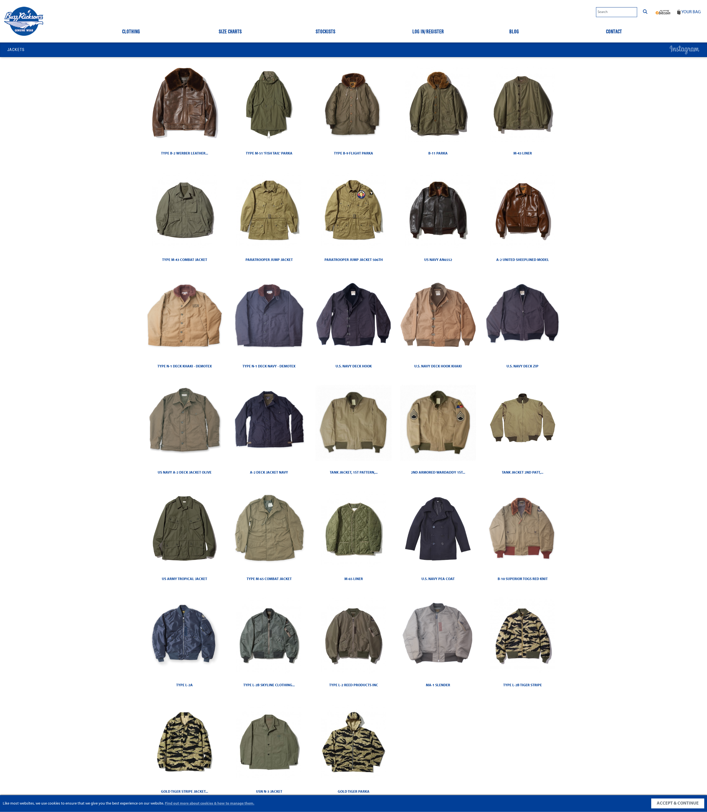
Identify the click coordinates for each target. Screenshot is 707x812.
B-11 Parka (438, 153)
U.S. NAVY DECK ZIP (522, 366)
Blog (514, 31)
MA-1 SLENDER (438, 685)
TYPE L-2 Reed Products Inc (353, 685)
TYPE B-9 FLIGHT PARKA (353, 153)
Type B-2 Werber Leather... (184, 153)
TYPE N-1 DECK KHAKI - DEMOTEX (184, 366)
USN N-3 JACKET (269, 792)
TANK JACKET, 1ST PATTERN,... (354, 472)
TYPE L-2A (184, 685)
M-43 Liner (522, 153)
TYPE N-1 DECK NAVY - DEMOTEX (269, 366)
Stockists (325, 31)
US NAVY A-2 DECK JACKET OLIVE (185, 472)
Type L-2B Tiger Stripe (522, 685)
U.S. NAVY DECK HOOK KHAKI (438, 366)
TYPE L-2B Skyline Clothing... (269, 685)
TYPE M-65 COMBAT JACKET (269, 579)
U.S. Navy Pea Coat (438, 579)
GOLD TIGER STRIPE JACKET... (184, 792)
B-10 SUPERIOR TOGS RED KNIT (523, 579)
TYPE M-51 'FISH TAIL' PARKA (269, 153)
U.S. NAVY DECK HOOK (354, 366)
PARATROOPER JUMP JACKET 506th (354, 260)
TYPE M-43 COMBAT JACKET (184, 260)
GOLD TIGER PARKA (354, 792)
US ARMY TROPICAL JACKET (184, 579)
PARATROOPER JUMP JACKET (269, 260)
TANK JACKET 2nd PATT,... (522, 472)
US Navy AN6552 (438, 260)
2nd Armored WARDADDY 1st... (438, 472)
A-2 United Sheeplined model (522, 260)
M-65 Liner (353, 579)
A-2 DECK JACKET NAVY (269, 472)
